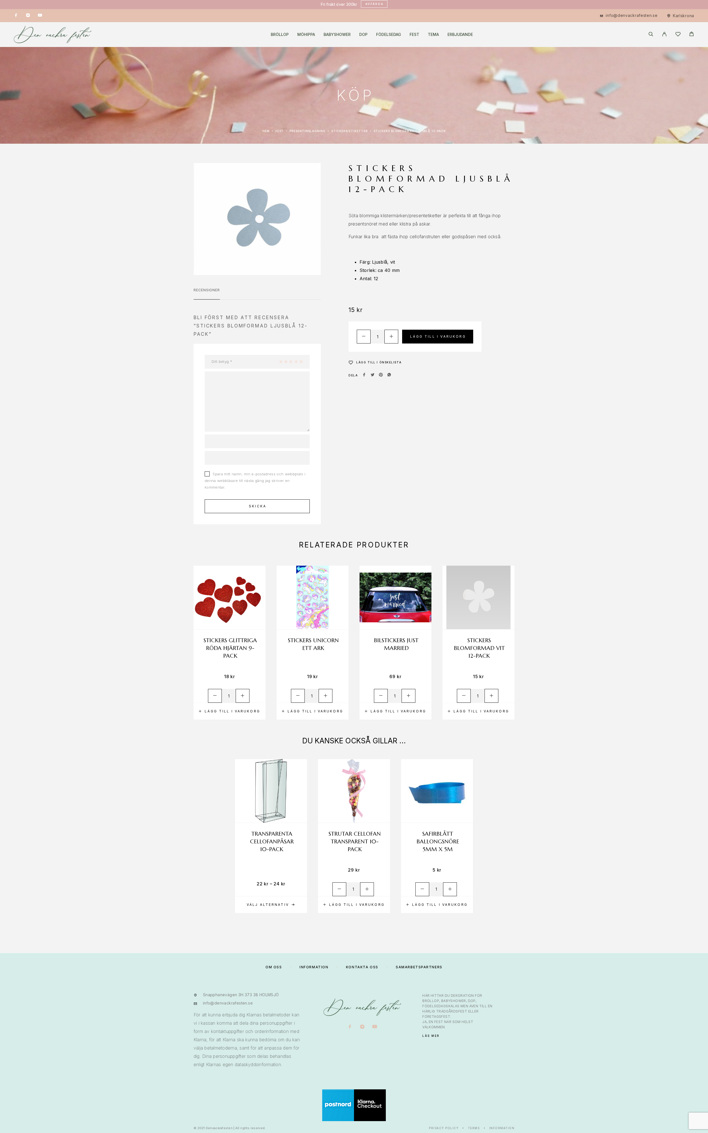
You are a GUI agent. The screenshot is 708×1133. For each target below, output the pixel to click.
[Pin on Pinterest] (381, 375)
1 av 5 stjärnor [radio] (281, 361)
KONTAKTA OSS (362, 967)
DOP (363, 34)
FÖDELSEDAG (388, 34)
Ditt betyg (222, 361)
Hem (266, 131)
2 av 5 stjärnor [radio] (286, 361)
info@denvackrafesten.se (631, 15)
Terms (474, 1128)
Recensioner (207, 290)
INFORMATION (314, 967)
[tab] (207, 293)
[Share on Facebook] (364, 375)
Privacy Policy (444, 1128)
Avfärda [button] (374, 4)
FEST (414, 34)
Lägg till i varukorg (438, 336)
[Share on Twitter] (372, 375)
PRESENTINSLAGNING (308, 131)
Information (502, 1128)
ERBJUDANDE (460, 34)
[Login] (664, 34)
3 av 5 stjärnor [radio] (291, 361)
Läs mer (431, 1035)
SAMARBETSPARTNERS (419, 967)
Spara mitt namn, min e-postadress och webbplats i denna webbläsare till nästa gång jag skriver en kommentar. (255, 480)
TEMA (433, 34)
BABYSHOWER (337, 34)
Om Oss (274, 967)
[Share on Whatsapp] (389, 375)
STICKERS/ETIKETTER (349, 131)
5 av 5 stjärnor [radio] (301, 361)
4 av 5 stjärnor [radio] (296, 361)
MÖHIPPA (306, 34)
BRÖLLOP (280, 34)
